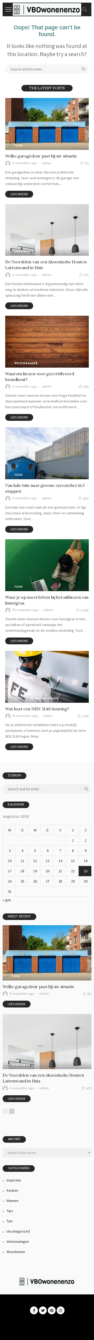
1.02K (84, 610)
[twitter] (43, 1310)
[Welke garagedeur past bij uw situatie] (47, 124)
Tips (18, 698)
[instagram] (60, 1310)
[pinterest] (52, 1310)
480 (86, 498)
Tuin (18, 145)
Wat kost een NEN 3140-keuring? (37, 708)
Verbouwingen (44, 698)
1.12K (85, 716)
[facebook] (34, 1310)
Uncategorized (18, 1231)
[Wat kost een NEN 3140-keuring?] (47, 677)
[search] (84, 9)
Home (12, 1321)
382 (86, 387)
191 (87, 163)
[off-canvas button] (8, 9)
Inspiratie (23, 251)
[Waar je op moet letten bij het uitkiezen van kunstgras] (47, 565)
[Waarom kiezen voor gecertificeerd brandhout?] (47, 342)
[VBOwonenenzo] (47, 9)
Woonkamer (26, 363)
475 (86, 275)
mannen (13, 1200)
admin (46, 163)
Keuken (12, 1190)
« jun (7, 899)
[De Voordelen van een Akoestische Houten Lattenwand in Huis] (47, 230)
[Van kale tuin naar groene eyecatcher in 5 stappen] (47, 453)
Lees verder (19, 194)
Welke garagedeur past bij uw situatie (41, 156)
